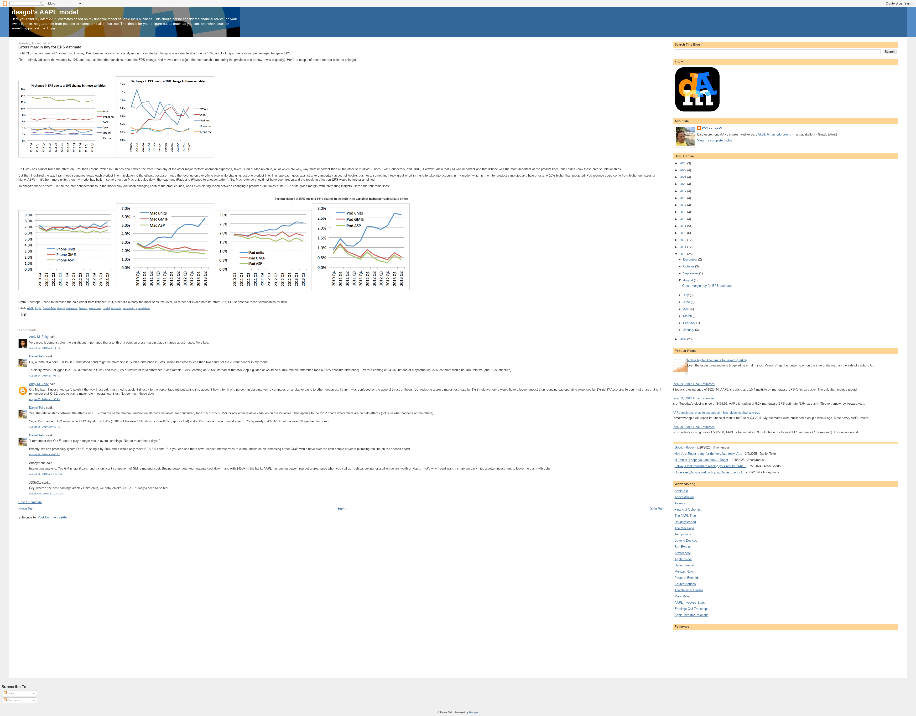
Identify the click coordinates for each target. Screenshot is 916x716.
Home (342, 509)
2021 (683, 177)
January (689, 330)
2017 (683, 205)
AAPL (30, 308)
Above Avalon (684, 497)
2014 (683, 226)
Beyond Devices (686, 540)
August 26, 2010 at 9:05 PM (44, 454)
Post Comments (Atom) (54, 517)
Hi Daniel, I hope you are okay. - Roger (701, 460)
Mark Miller (682, 596)
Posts (10, 693)
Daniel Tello (49, 308)
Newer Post (26, 509)
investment (95, 308)
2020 (683, 184)
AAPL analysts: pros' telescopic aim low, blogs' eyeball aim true (716, 412)
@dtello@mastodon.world (773, 134)
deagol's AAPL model (44, 12)
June (687, 302)
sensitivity (128, 308)
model (106, 308)
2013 (683, 233)
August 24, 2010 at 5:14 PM (44, 348)
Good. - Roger (684, 447)
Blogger (473, 712)
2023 (683, 163)
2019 (683, 191)
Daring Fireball (684, 565)
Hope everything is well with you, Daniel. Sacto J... (710, 472)
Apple (38, 308)
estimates (72, 308)
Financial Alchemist (688, 509)
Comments (13, 700)
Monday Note (684, 571)
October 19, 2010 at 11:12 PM (45, 493)
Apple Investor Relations (691, 615)
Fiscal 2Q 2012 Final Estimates (693, 384)
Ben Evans (682, 547)
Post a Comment (30, 502)
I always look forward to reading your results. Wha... (710, 466)
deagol (61, 308)
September (691, 273)
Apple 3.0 (681, 491)
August (688, 280)
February (689, 323)
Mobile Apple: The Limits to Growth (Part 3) (717, 360)
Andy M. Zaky (39, 337)
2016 (683, 212)
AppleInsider (683, 559)
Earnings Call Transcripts (692, 609)
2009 (683, 339)
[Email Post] (23, 314)
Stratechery (683, 553)
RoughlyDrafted (685, 522)
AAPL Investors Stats (690, 602)
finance (83, 308)
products (116, 308)
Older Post (657, 509)
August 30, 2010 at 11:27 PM (45, 474)
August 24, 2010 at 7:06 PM (44, 375)
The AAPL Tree (685, 515)
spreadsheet (142, 308)
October (689, 266)
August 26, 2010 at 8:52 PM (44, 426)
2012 (683, 240)
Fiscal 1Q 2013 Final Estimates (693, 398)
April (686, 309)
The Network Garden (689, 590)
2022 (683, 170)
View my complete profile (714, 140)
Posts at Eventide (687, 578)
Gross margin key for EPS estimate (707, 285)
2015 (683, 219)
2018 (683, 198)
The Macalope (684, 528)
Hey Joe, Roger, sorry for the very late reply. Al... (708, 453)
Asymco (680, 503)
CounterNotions (685, 584)
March (688, 316)
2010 (683, 254)
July (686, 295)
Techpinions (683, 534)
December (690, 259)
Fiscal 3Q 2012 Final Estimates (693, 427)
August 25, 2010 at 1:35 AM (44, 399)
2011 (683, 247)
